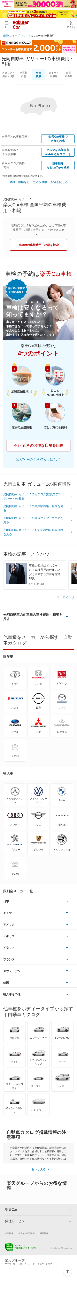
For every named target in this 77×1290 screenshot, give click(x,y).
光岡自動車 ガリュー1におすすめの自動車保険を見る (33, 532)
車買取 (23, 74)
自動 (68, 74)
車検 (38, 74)
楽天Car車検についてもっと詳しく (38, 459)
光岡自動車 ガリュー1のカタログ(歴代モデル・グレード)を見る (33, 496)
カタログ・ (8, 74)
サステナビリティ (46, 1264)
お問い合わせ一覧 (26, 1264)
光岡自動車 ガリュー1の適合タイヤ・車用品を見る (33, 520)
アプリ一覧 (10, 1264)
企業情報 (9, 1233)
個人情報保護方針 (26, 1233)
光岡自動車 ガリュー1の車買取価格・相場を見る (33, 508)
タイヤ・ (54, 74)
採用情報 (44, 1233)
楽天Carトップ (11, 35)
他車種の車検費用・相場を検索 (38, 244)
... (25, 35)
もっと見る (64, 597)
